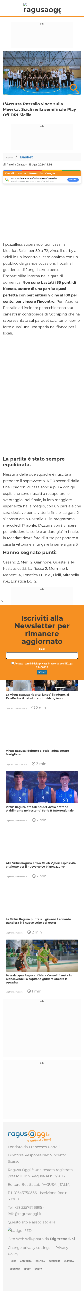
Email (42, 649)
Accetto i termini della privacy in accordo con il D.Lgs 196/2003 (43, 666)
